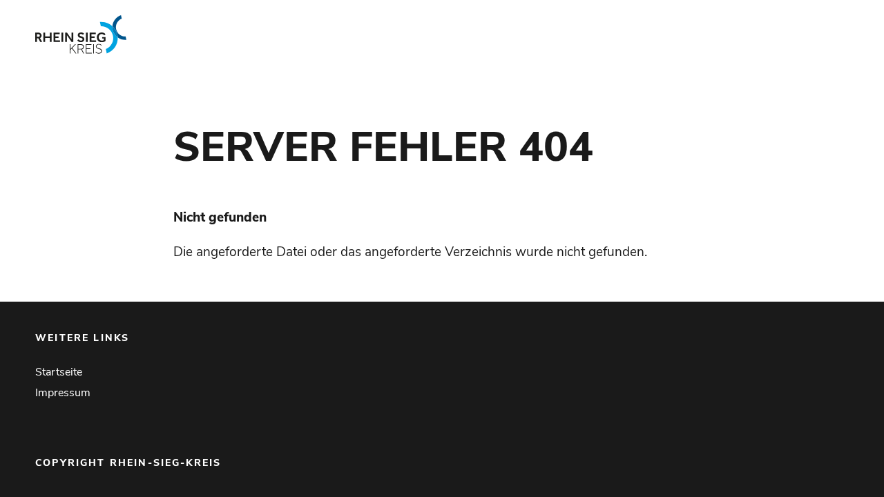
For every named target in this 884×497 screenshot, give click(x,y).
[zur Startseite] (200, 34)
